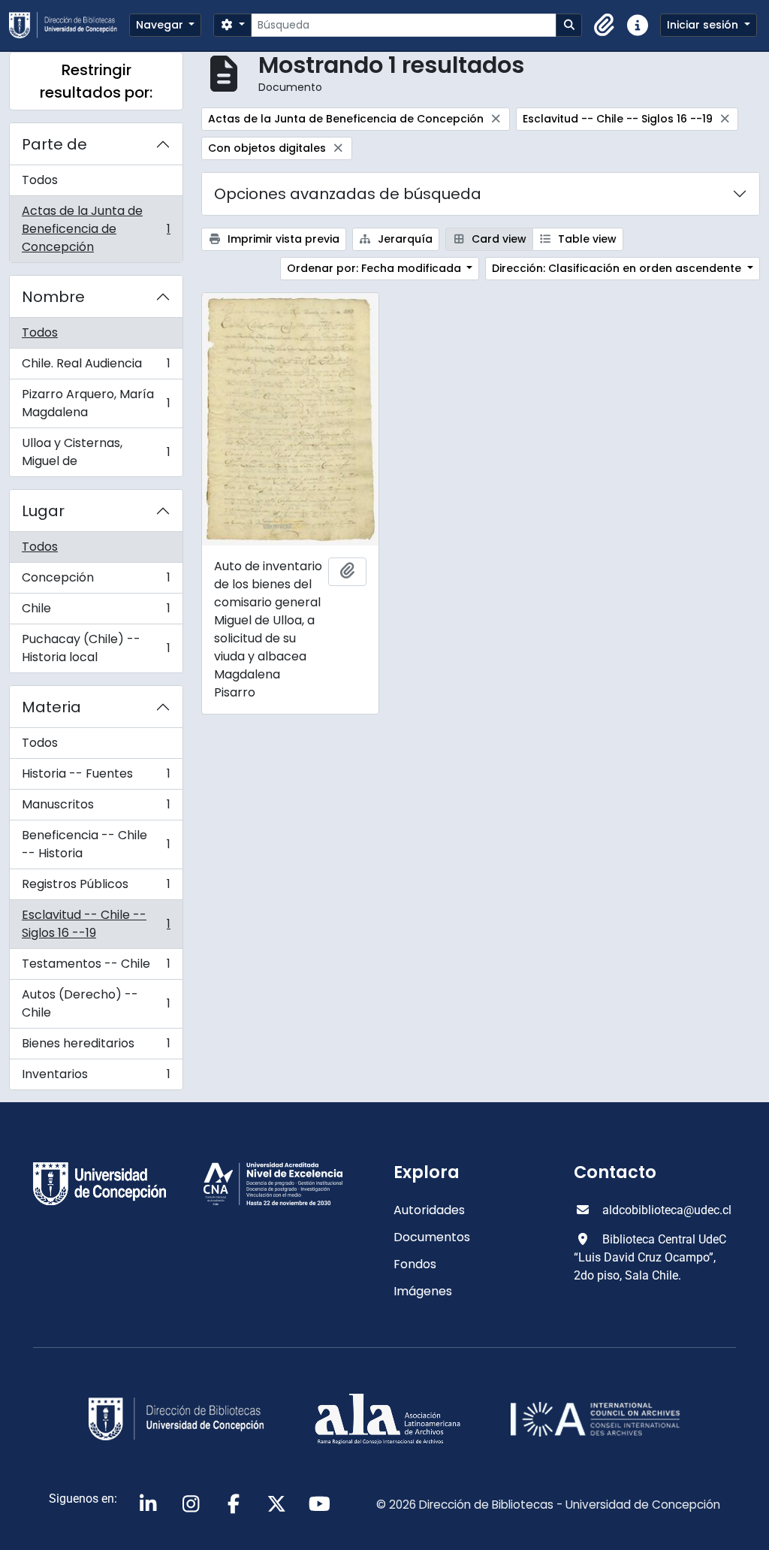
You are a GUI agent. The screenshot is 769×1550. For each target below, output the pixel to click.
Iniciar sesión (704, 24)
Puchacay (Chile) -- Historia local (95, 648)
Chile (95, 612)
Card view (497, 238)
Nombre (53, 296)
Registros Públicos (95, 887)
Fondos (415, 1264)
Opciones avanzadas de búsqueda (347, 193)
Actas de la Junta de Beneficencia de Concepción (95, 228)
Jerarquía (404, 238)
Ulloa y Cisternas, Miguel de (95, 452)
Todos (40, 180)
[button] (604, 25)
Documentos (432, 1237)
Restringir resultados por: (96, 81)
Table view (586, 238)
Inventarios (95, 1077)
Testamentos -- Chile (95, 967)
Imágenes (423, 1291)
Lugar (43, 510)
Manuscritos (95, 808)
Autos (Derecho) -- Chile (95, 1003)
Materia (51, 707)
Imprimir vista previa (282, 238)
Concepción (95, 581)
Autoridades (429, 1210)
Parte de (54, 144)
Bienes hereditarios (95, 1047)
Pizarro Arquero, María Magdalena (95, 403)
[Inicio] (69, 25)
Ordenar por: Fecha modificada (375, 268)
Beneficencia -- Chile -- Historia (95, 844)
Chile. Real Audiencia (95, 367)
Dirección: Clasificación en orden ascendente (618, 268)
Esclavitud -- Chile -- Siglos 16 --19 (95, 923)
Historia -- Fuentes (95, 777)
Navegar (161, 24)
